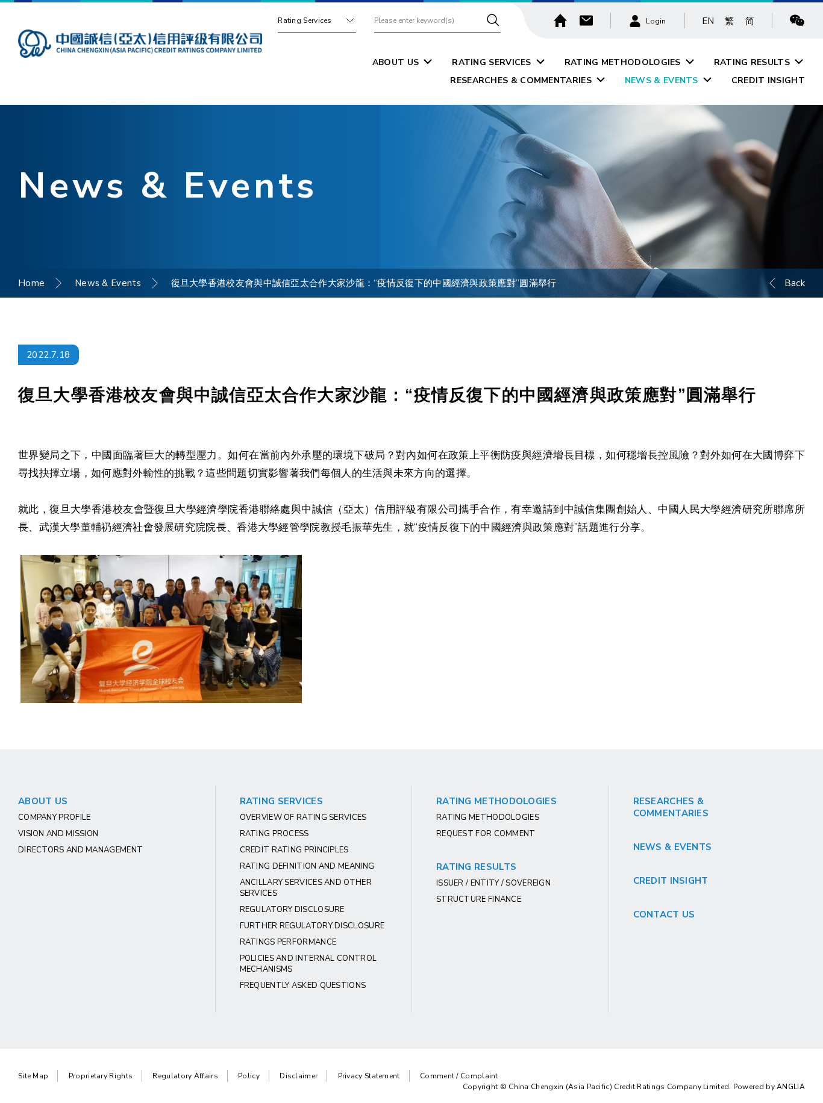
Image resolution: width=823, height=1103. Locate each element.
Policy (249, 1076)
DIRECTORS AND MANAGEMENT (80, 850)
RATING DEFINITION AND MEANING (307, 866)
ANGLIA (791, 1087)
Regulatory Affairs (184, 1076)
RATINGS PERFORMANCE (288, 942)
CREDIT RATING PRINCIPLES (294, 850)
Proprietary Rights (101, 1076)
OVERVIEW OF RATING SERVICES (303, 817)
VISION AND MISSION (58, 833)
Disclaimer (299, 1076)
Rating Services (305, 20)
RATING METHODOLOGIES (623, 62)
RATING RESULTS (752, 62)
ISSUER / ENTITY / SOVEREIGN (493, 883)
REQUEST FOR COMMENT (486, 833)
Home (31, 283)
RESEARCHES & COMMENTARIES (521, 80)
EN (708, 21)
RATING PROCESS (274, 833)
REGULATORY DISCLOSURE (292, 909)
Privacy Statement (369, 1076)
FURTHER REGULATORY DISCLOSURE (312, 925)
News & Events (108, 283)
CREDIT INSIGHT (768, 80)
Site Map (33, 1076)
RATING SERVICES (491, 62)
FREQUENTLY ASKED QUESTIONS (303, 985)
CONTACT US (664, 914)
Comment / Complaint (459, 1076)
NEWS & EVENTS (661, 80)
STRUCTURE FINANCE (478, 899)
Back (794, 283)
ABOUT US (395, 62)
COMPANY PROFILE (54, 817)
